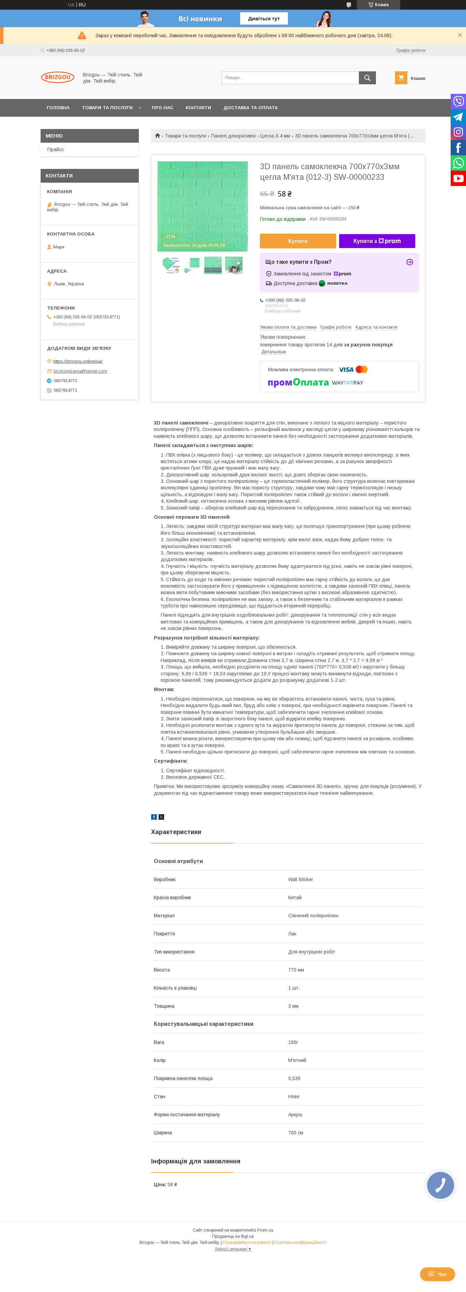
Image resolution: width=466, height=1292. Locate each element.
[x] (161, 818)
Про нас (162, 107)
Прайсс (55, 149)
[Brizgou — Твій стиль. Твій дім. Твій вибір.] (58, 90)
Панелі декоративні (233, 136)
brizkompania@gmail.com (80, 371)
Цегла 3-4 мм (275, 136)
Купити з (365, 241)
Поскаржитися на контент (247, 1242)
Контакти (198, 107)
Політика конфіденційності (300, 1242)
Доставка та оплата (250, 107)
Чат (442, 1274)
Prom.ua (265, 1230)
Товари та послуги (107, 107)
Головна (58, 107)
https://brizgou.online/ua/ (78, 361)
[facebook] (154, 818)
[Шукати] (367, 77)
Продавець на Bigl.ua (233, 1236)
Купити (298, 241)
